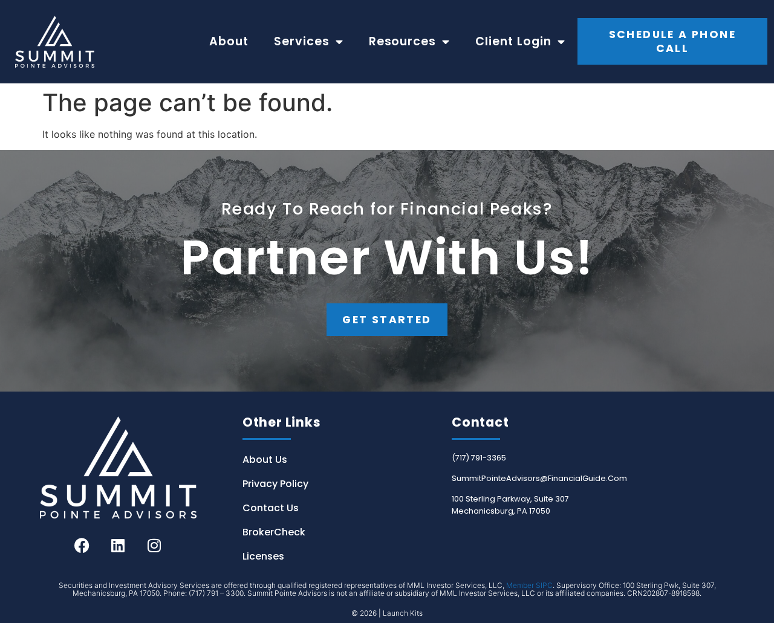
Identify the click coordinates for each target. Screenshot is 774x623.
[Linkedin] (118, 546)
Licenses (263, 556)
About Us (264, 459)
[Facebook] (82, 546)
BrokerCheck (273, 532)
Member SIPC (529, 585)
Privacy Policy (275, 484)
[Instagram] (154, 546)
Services (302, 41)
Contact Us (270, 508)
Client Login (513, 41)
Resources (403, 41)
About (229, 41)
